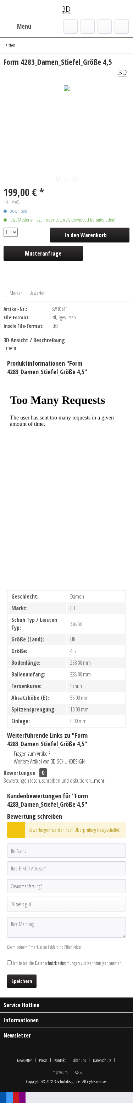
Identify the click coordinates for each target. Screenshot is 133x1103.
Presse (43, 1060)
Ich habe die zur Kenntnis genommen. (68, 963)
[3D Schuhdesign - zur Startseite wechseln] (66, 10)
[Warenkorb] (122, 26)
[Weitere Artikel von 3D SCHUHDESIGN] (122, 73)
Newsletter (24, 1060)
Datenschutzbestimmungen (57, 963)
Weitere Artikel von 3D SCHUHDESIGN (49, 761)
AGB (78, 1072)
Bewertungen (19, 773)
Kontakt (60, 1060)
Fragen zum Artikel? (31, 754)
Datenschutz (102, 1060)
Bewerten (36, 293)
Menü (24, 26)
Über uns (79, 1060)
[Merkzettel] (88, 26)
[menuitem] (17, 26)
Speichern (21, 981)
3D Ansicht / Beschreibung (34, 340)
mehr (11, 348)
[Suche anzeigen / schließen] (70, 26)
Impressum (59, 1072)
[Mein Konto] (105, 26)
